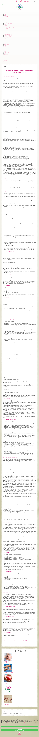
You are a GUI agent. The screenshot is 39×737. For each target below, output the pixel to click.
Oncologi (5, 50)
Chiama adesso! (26, 1)
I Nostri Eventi (5, 22)
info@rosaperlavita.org (24, 722)
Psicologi (5, 53)
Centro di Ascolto (6, 37)
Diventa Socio (4, 46)
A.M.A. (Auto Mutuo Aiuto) (7, 41)
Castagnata (7, 28)
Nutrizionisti (5, 56)
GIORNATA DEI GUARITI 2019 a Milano (10, 27)
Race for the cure (7, 30)
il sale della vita (7, 29)
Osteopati (5, 51)
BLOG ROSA (6, 694)
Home (3, 12)
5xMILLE (5, 45)
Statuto (5, 20)
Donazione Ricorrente (6, 44)
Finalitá (5, 18)
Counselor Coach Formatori (7, 52)
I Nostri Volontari (6, 16)
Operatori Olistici (6, 54)
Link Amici (5, 60)
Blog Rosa (5, 24)
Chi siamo (5, 14)
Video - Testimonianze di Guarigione (8, 23)
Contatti (5, 59)
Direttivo (5, 15)
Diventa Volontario (6, 17)
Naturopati (5, 55)
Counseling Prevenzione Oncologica (8, 34)
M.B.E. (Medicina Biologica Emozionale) (8, 38)
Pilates (6, 32)
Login (3, 61)
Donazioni (5, 43)
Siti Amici (6, 704)
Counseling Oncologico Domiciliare (8, 35)
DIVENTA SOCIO (7, 662)
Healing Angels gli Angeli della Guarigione (8, 36)
